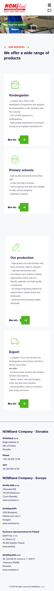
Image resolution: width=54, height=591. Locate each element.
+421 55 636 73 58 (11, 459)
